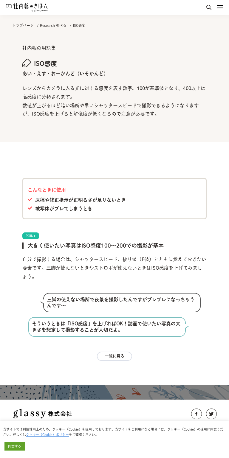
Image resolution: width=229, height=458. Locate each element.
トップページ (23, 25)
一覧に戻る (114, 356)
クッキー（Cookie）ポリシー (47, 434)
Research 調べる (53, 25)
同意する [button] (14, 446)
